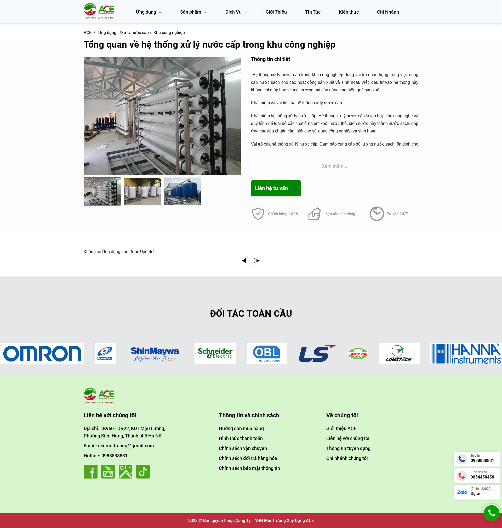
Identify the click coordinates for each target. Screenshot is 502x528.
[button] (236, 121)
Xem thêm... (334, 166)
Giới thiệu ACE (341, 428)
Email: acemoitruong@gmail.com (119, 445)
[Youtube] (109, 477)
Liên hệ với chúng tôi (347, 438)
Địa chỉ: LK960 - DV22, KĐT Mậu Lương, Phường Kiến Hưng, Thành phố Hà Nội (124, 432)
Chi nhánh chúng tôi (347, 458)
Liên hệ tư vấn (271, 188)
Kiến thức (349, 12)
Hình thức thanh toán (241, 438)
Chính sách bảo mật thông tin (249, 468)
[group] (162, 116)
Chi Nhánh (388, 12)
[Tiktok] (144, 477)
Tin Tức (313, 12)
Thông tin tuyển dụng (348, 448)
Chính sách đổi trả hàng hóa (248, 458)
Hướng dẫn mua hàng (241, 428)
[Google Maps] (127, 477)
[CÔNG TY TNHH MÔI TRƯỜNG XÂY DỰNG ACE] (99, 4)
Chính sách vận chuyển (243, 448)
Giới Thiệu (276, 12)
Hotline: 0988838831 (106, 455)
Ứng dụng (146, 12)
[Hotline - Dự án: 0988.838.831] (491, 520)
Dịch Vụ (234, 12)
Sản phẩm (191, 12)
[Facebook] (92, 477)
